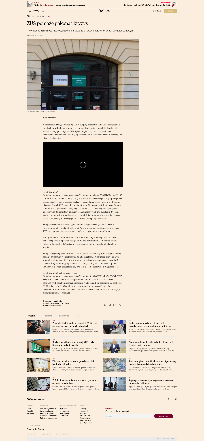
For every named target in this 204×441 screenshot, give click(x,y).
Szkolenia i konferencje (35, 429)
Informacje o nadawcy (48, 416)
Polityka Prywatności (48, 409)
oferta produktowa (63, 434)
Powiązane (32, 316)
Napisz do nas (32, 413)
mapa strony (31, 434)
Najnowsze (64, 316)
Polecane (48, 316)
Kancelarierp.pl (85, 418)
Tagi (78, 316)
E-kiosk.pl (83, 409)
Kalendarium (46, 434)
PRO (108, 11)
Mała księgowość (86, 416)
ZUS (48, 16)
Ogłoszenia (64, 411)
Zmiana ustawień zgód (48, 411)
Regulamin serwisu (47, 413)
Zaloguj (170, 11)
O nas (29, 409)
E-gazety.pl (84, 411)
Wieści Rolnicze (85, 420)
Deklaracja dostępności (48, 418)
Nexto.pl (83, 413)
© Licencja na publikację (52, 301)
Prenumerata (65, 413)
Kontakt (30, 411)
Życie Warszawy (86, 423)
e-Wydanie (157, 11)
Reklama (63, 409)
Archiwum (64, 416)
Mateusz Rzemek (50, 118)
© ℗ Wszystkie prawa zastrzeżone (56, 303)
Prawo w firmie (40, 16)
